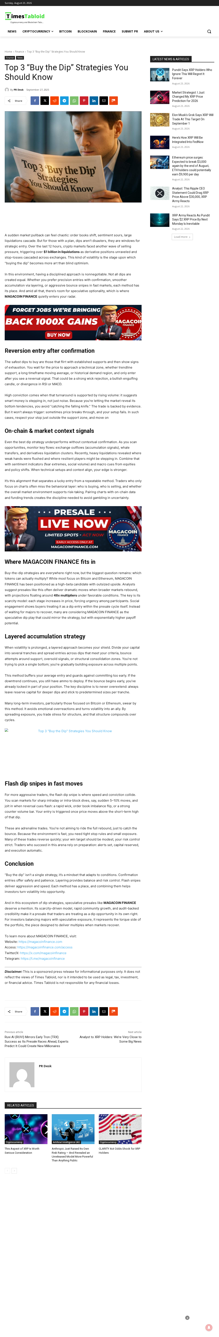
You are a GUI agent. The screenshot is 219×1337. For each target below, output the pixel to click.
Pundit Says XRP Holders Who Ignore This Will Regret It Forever (192, 74)
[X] (44, 100)
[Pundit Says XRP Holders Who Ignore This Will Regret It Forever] (159, 74)
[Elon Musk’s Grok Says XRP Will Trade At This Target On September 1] (159, 119)
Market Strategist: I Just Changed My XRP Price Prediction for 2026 (188, 97)
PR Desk (19, 89)
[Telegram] (64, 100)
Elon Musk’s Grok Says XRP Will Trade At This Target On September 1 (192, 119)
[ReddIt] (54, 100)
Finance (19, 51)
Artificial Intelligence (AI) (66, 1142)
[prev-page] (7, 1171)
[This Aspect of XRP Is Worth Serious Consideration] (26, 1129)
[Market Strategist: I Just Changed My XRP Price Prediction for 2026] (159, 97)
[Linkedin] (94, 100)
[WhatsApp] (74, 100)
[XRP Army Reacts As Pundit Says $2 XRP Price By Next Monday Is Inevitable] (159, 220)
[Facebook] (35, 100)
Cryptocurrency (14, 1142)
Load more (181, 237)
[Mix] (113, 100)
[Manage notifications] (209, 1327)
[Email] (103, 100)
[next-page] (14, 1171)
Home (8, 51)
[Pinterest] (84, 100)
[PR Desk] (7, 90)
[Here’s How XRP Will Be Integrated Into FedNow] (159, 142)
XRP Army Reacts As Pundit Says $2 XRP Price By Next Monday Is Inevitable (191, 219)
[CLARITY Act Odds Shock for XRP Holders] (120, 1129)
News (20, 57)
